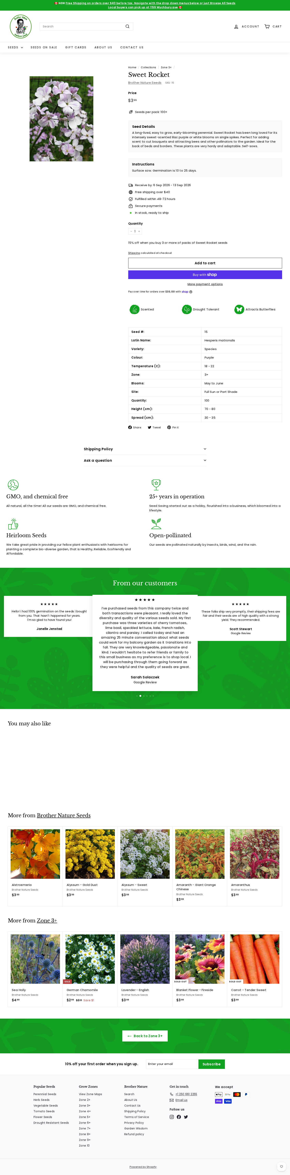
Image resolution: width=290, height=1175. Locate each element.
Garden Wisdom (136, 1128)
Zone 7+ (85, 1128)
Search (129, 1094)
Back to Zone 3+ (148, 1036)
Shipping (134, 253)
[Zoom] (62, 119)
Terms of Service (136, 1117)
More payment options (205, 284)
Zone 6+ (85, 1123)
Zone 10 (84, 1146)
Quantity (135, 223)
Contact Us (132, 47)
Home (132, 67)
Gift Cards (76, 47)
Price (132, 93)
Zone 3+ (166, 67)
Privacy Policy (134, 1123)
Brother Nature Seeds (145, 82)
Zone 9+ (85, 1140)
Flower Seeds (43, 1117)
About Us (103, 47)
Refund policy (134, 1134)
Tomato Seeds (44, 1111)
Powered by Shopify (143, 1167)
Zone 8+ (85, 1134)
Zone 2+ (85, 1100)
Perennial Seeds (45, 1094)
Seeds (14, 47)
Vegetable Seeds (46, 1106)
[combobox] (86, 26)
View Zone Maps (90, 1094)
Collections (148, 67)
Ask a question (98, 460)
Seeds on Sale (44, 47)
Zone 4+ (85, 1111)
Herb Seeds (42, 1100)
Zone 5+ (85, 1117)
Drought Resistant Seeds (51, 1123)
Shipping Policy (98, 448)
